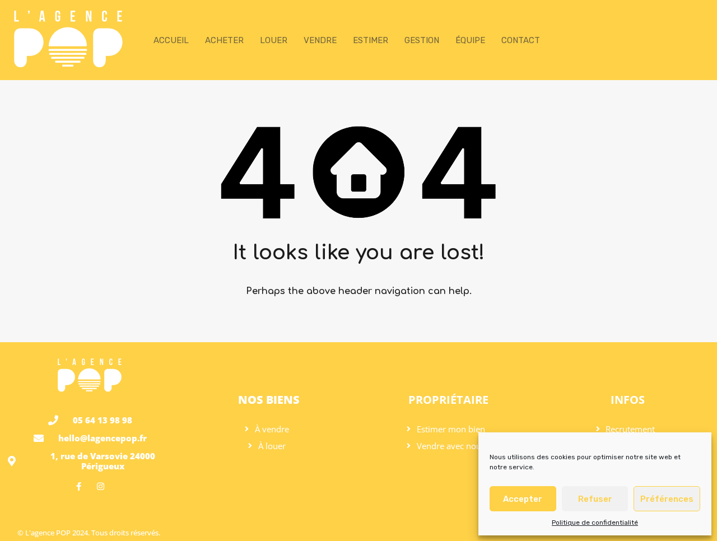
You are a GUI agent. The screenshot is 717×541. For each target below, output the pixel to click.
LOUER (273, 40)
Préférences (666, 499)
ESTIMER (370, 40)
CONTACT (520, 40)
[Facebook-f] (79, 486)
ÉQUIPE (470, 40)
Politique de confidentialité (595, 522)
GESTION (421, 40)
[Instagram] (100, 486)
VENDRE (320, 40)
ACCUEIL (171, 40)
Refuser (595, 499)
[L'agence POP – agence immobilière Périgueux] (68, 67)
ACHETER (224, 40)
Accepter (522, 499)
